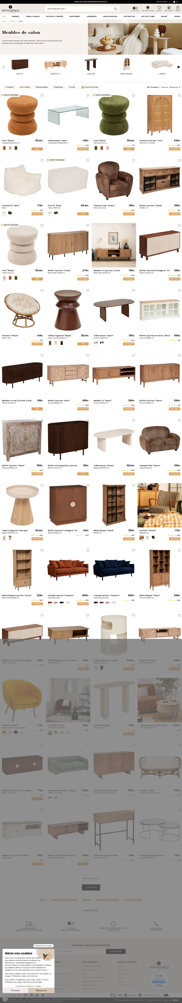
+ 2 (67, 603)
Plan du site (87, 989)
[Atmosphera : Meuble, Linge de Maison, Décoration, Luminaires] (11, 8)
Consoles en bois (133, 900)
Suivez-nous (16, 995)
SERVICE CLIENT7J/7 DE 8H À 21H (156, 929)
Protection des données (92, 981)
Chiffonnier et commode (64, 900)
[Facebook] (43, 995)
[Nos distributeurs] (148, 8)
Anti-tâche (25, 87)
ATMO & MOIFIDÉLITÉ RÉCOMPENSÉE (71, 929)
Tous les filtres (91, 87)
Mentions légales (89, 970)
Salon (120, 966)
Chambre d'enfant (125, 985)
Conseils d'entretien (54, 989)
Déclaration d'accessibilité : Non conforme (45, 1001)
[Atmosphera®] (159, 965)
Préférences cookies (90, 985)
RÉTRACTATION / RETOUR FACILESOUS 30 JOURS (113, 929)
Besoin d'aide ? (162, 1)
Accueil (4, 21)
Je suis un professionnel (92, 966)
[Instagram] (25, 995)
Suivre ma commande (55, 966)
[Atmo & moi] (135, 8)
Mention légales (10, 999)
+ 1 (22, 733)
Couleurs (10, 87)
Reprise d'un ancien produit (57, 985)
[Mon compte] (169, 8)
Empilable (58, 87)
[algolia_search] (115, 9)
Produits (153, 87)
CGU (27, 999)
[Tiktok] (37, 995)
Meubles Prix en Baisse (108, 900)
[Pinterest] (31, 995)
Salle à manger (124, 970)
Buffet (43, 900)
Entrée (120, 981)
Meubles (87, 900)
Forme (72, 87)
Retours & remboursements (57, 974)
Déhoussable (42, 87)
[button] (3, 67)
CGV (84, 974)
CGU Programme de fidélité (93, 977)
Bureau (121, 977)
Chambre (122, 974)
